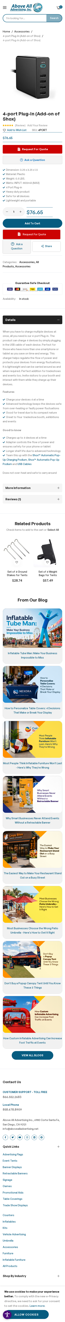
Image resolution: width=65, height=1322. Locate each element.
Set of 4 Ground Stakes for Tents (17, 573)
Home (7, 31)
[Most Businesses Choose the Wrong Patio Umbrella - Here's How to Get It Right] (32, 904)
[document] (32, 1304)
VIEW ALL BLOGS (32, 1055)
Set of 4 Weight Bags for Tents (47, 573)
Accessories (22, 31)
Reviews (12, 499)
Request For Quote (34, 234)
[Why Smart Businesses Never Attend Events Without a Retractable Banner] (32, 794)
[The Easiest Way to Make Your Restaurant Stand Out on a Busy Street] (32, 849)
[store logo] (26, 7)
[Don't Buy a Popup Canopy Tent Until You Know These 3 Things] (32, 959)
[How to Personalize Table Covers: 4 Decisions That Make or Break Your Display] (32, 684)
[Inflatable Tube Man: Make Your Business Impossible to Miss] (32, 628)
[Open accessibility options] (7, 1315)
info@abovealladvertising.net (20, 1128)
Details (10, 320)
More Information (18, 488)
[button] (17, 562)
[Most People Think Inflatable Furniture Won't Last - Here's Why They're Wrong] (32, 739)
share (48, 246)
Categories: (10, 262)
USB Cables (25, 464)
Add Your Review (37, 125)
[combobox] (32, 18)
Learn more (37, 1305)
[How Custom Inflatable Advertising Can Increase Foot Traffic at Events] (32, 1014)
